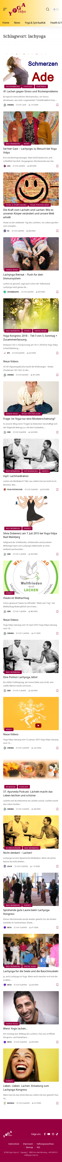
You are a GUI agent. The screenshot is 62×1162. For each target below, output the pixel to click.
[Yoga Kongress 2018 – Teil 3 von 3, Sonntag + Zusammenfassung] (31, 315)
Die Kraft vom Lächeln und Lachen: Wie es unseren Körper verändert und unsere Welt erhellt (28, 213)
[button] (6, 9)
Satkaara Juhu (13, 292)
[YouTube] (49, 1134)
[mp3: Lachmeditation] (31, 455)
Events (27, 331)
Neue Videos (10, 361)
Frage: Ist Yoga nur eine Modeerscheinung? (29, 418)
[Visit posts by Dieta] (4, 927)
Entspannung (13, 86)
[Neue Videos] (31, 713)
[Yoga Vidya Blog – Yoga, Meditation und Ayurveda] (7, 1134)
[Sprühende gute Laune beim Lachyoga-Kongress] (31, 889)
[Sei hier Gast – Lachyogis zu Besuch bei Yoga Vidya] (31, 128)
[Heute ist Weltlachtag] (31, 577)
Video (9, 729)
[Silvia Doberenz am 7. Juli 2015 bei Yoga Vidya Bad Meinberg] (31, 512)
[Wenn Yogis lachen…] (31, 1007)
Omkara (10, 105)
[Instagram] (53, 1134)
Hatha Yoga (12, 270)
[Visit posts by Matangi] (4, 1103)
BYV (8, 353)
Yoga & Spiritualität (16, 205)
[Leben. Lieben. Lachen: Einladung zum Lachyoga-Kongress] (31, 1065)
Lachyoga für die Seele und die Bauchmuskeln (30, 971)
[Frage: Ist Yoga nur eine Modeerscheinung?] (31, 398)
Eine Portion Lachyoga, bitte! (20, 677)
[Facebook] (44, 1134)
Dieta (9, 927)
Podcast (28, 86)
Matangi (10, 1103)
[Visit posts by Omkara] (4, 105)
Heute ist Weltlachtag (16, 598)
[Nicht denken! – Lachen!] (31, 832)
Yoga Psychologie (39, 205)
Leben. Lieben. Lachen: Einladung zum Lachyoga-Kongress (26, 1087)
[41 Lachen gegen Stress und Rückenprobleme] (31, 70)
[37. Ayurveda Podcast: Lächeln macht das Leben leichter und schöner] (31, 770)
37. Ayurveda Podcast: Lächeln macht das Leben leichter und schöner (28, 793)
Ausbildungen (13, 848)
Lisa (8, 166)
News (26, 144)
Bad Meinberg (13, 144)
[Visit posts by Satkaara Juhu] (4, 292)
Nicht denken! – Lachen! (17, 852)
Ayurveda (10, 787)
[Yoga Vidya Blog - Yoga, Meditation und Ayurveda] (17, 9)
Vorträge (41, 86)
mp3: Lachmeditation (16, 476)
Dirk (9, 432)
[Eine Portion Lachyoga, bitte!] (31, 656)
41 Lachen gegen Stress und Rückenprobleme (30, 91)
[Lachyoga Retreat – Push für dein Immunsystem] (31, 253)
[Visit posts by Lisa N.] (4, 866)
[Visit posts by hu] (4, 230)
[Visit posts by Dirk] (4, 432)
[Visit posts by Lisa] (4, 166)
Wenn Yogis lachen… (15, 1028)
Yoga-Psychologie (14, 489)
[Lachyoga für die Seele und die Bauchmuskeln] (31, 950)
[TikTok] (57, 1134)
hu (8, 231)
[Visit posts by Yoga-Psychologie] (4, 489)
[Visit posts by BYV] (4, 353)
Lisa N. (9, 866)
